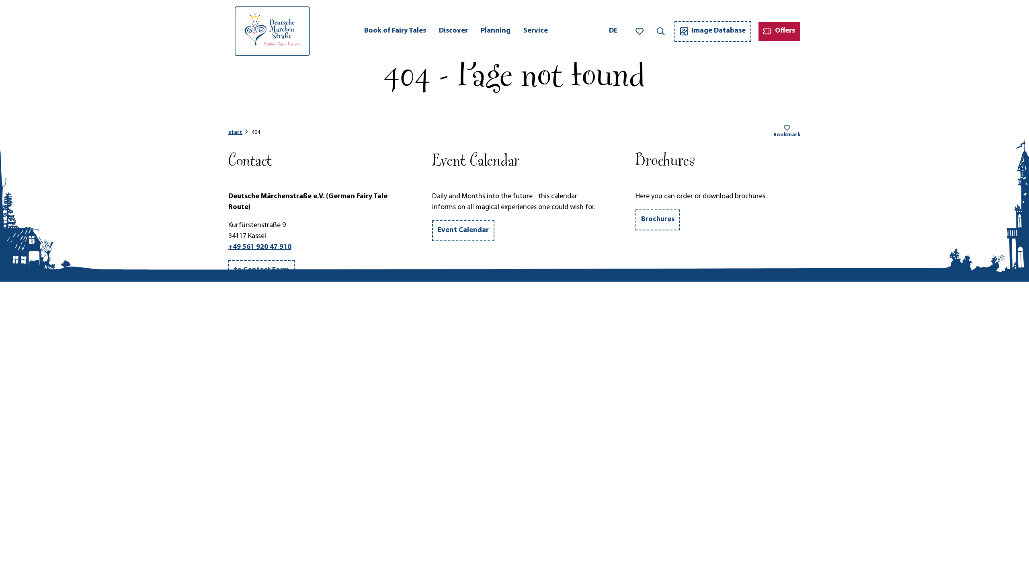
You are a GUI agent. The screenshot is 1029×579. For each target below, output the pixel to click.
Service (535, 31)
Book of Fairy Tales (395, 31)
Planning (495, 31)
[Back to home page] (272, 31)
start (235, 132)
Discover (453, 31)
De (613, 31)
